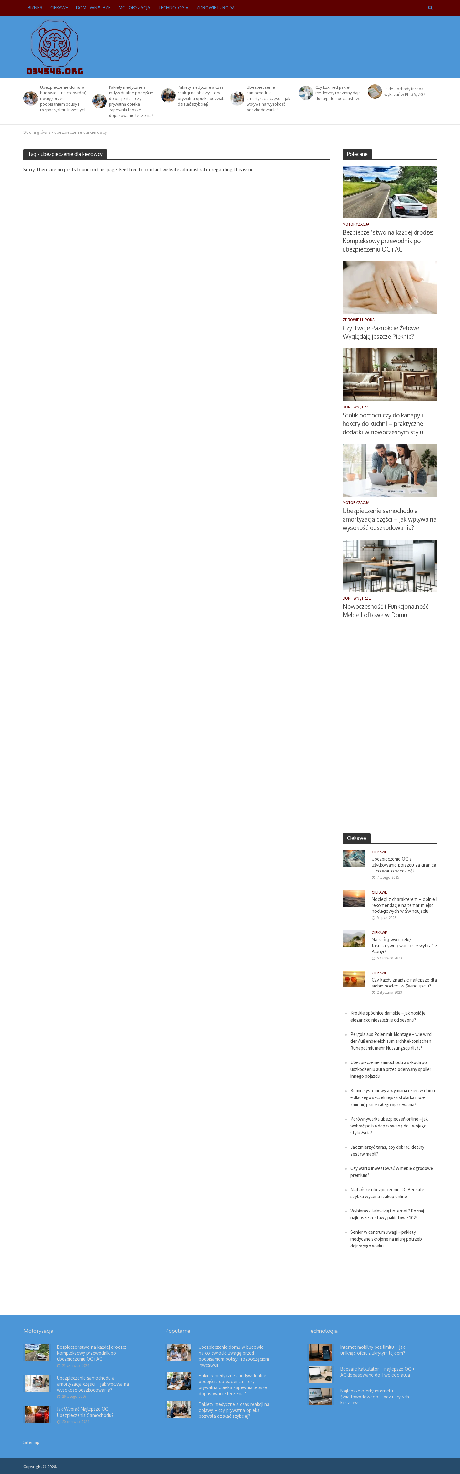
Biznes (35, 7)
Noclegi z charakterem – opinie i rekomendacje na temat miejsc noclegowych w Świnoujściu (404, 905)
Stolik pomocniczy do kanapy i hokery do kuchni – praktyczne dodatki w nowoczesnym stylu (383, 423)
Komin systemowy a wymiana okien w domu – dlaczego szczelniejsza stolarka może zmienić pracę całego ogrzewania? (392, 1097)
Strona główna (37, 132)
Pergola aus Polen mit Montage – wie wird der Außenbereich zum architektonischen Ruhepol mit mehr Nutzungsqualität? (391, 1041)
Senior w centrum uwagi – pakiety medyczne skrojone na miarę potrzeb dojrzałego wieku (386, 1239)
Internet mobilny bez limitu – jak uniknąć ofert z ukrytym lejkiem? (372, 1350)
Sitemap (31, 1442)
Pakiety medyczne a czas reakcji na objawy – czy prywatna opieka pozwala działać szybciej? (202, 96)
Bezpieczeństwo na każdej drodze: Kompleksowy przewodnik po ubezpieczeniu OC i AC (388, 240)
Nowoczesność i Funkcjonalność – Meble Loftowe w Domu (388, 610)
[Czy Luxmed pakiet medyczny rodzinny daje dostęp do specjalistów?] (305, 93)
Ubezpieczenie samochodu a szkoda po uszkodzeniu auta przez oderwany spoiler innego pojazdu (390, 1069)
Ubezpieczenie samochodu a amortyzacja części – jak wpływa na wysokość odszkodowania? (268, 98)
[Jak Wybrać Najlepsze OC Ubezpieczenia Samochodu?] (37, 1414)
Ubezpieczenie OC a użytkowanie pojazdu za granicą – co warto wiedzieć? (404, 864)
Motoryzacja (134, 7)
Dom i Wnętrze (93, 7)
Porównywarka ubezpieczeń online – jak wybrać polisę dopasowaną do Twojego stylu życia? (389, 1126)
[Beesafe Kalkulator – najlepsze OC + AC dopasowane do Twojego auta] (320, 1374)
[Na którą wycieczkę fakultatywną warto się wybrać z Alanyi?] (354, 938)
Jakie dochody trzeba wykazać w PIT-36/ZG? (404, 91)
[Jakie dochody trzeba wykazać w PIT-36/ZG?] (374, 91)
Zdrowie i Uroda (216, 7)
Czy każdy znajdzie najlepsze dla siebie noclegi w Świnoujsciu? (404, 982)
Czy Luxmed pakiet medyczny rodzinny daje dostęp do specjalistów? (338, 93)
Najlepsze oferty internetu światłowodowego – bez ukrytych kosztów (374, 1396)
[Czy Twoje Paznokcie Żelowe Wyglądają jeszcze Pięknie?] (390, 287)
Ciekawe (59, 7)
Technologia (173, 7)
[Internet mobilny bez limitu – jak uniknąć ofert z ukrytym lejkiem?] (320, 1352)
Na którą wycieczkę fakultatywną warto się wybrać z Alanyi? (404, 945)
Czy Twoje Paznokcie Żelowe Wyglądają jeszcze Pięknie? (381, 332)
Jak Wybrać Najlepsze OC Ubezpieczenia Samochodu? (85, 1411)
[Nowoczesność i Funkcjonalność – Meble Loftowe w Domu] (390, 565)
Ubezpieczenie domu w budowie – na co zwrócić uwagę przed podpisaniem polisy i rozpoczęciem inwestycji (63, 98)
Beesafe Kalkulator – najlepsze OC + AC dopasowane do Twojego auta (377, 1371)
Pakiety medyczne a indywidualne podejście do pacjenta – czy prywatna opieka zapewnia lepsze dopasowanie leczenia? (131, 101)
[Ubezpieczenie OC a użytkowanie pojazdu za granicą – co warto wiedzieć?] (354, 858)
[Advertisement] (323, 46)
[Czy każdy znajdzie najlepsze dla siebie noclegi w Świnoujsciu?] (354, 979)
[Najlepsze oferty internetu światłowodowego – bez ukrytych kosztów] (320, 1396)
